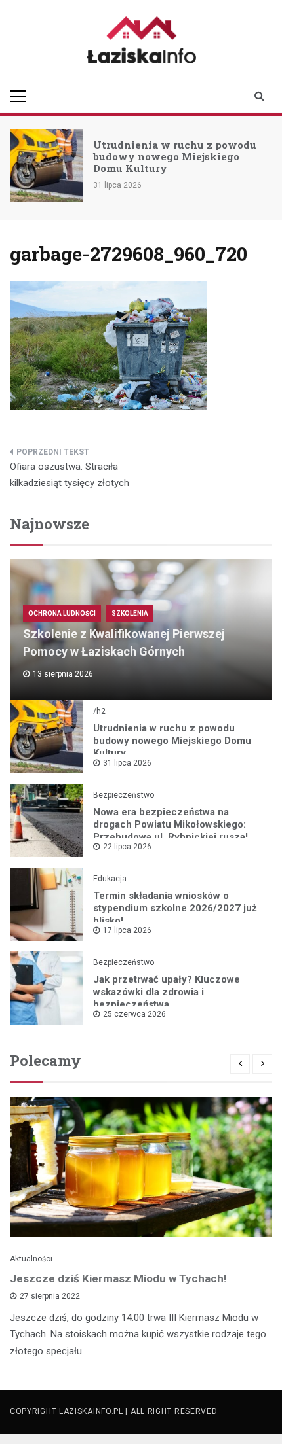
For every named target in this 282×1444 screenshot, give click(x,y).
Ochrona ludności (62, 613)
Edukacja (110, 878)
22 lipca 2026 (127, 846)
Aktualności (31, 1258)
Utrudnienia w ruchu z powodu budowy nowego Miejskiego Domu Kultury (174, 156)
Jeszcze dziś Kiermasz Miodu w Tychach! (118, 1278)
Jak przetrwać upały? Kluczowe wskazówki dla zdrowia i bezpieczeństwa (166, 992)
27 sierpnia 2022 (50, 1296)
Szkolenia (129, 613)
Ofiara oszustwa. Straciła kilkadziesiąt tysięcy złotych (69, 475)
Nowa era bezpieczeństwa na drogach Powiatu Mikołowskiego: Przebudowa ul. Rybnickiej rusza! (170, 824)
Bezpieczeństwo (123, 795)
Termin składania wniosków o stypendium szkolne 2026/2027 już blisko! (175, 908)
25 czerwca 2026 (134, 1014)
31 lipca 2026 (127, 762)
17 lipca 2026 (127, 930)
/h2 (99, 711)
